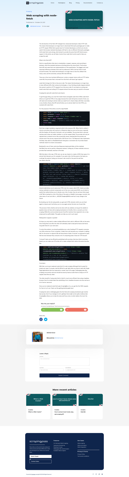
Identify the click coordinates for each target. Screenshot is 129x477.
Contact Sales (35, 461)
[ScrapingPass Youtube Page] (102, 474)
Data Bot (83, 412)
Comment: (41, 356)
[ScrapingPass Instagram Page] (96, 474)
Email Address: (68, 367)
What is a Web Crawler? (35, 412)
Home (52, 3)
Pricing (77, 3)
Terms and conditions (83, 456)
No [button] (76, 309)
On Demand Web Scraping (61, 443)
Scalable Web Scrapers (60, 450)
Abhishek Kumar (35, 26)
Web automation (82, 445)
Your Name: (42, 367)
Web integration (81, 447)
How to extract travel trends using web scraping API (63, 413)
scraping (29, 11)
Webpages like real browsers (61, 449)
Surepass (33, 474)
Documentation (88, 3)
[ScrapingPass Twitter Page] (99, 474)
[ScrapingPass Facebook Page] (93, 474)
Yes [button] (52, 309)
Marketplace (61, 3)
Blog (70, 3)
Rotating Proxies (58, 447)
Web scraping (81, 443)
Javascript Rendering (59, 445)
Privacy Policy (81, 454)
